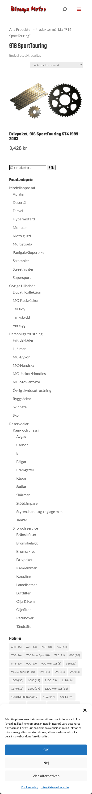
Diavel (18, 210)
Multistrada (22, 244)
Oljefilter (23, 609)
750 (16, 655)
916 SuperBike (23, 672)
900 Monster (51, 663)
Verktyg (19, 325)
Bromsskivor (26, 551)
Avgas (21, 436)
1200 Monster (56, 688)
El (17, 453)
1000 (17, 680)
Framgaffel (25, 470)
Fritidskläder (23, 340)
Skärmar (23, 494)
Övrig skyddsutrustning (32, 390)
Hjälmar (19, 348)
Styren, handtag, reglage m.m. (39, 511)
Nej (46, 763)
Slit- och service (25, 528)
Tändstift (23, 626)
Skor (16, 415)
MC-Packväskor (26, 300)
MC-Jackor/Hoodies (29, 373)
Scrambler (21, 260)
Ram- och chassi (26, 430)
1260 (49, 697)
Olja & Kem (25, 601)
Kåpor (21, 478)
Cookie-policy (29, 787)
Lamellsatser (26, 584)
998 (59, 672)
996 (44, 672)
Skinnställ (21, 407)
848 (16, 663)
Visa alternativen (46, 776)
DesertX (19, 202)
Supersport (22, 277)
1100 (51, 680)
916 (71, 663)
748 (46, 647)
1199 (17, 688)
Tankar (21, 519)
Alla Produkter (20, 29)
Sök (51, 168)
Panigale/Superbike (28, 252)
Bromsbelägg (27, 543)
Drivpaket (24, 559)
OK (46, 750)
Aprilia (18, 194)
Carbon (22, 444)
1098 (34, 680)
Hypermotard (24, 219)
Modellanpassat (22, 187)
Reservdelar (19, 423)
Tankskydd (21, 317)
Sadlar (21, 486)
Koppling (23, 576)
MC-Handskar (24, 365)
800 (74, 655)
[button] (85, 710)
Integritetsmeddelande (55, 787)
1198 (67, 680)
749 (61, 647)
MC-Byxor (21, 357)
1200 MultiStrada (24, 697)
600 (16, 647)
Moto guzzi (22, 235)
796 (59, 655)
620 (31, 647)
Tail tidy (19, 309)
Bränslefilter (26, 534)
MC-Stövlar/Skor (26, 381)
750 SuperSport (38, 655)
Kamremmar (26, 568)
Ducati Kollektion (27, 292)
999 (75, 672)
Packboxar (24, 618)
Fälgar (21, 461)
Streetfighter (23, 269)
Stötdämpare (27, 503)
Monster (20, 227)
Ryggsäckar (22, 398)
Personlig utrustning (25, 333)
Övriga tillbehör (22, 285)
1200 (34, 688)
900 (31, 663)
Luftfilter (23, 593)
